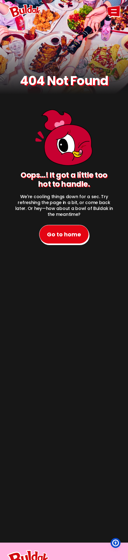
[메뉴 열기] (114, 11)
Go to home (64, 234)
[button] (115, 543)
